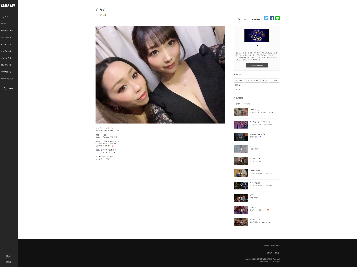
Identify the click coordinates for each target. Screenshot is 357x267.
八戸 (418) (273, 80)
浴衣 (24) (238, 85)
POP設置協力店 (7, 78)
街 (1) (265, 80)
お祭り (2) (238, 80)
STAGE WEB (8, 5)
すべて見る (238, 89)
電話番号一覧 (6, 65)
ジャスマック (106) (252, 80)
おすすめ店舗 (6, 37)
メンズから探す (7, 58)
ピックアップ (6, 44)
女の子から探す (7, 51)
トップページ (6, 17)
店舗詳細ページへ (256, 65)
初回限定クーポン (8, 30)
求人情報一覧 (6, 71)
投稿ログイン (275, 246)
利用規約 (266, 246)
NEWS (3, 23)
